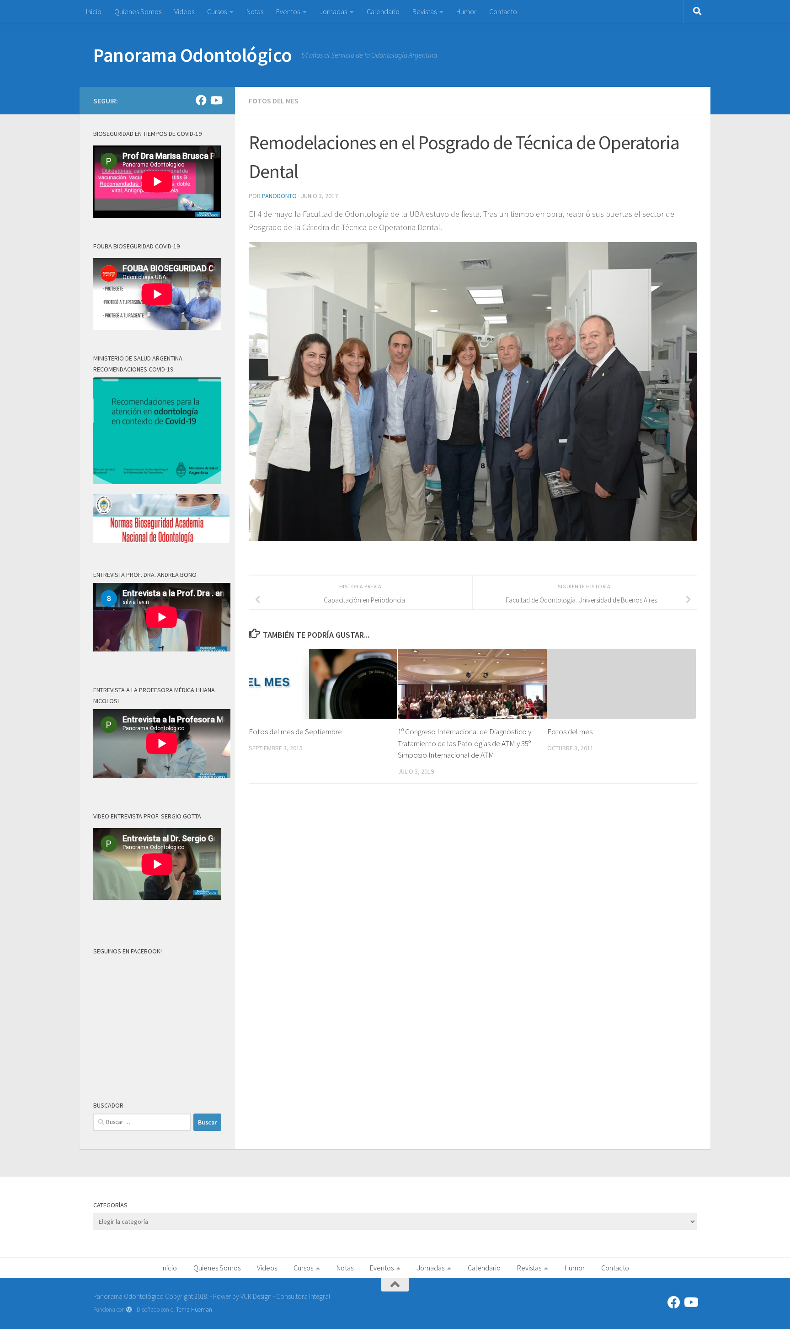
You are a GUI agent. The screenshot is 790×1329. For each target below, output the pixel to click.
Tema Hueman (194, 1309)
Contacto (503, 11)
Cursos (217, 11)
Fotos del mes (274, 100)
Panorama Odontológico (192, 55)
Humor (466, 11)
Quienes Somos (137, 11)
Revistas (424, 11)
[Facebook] (201, 100)
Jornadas (333, 11)
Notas (254, 11)
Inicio (93, 11)
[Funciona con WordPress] (129, 1310)
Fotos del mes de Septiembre (295, 731)
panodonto (279, 196)
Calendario (383, 11)
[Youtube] (215, 100)
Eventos (288, 11)
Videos (184, 11)
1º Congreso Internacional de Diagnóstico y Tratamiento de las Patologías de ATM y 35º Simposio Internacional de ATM (464, 743)
